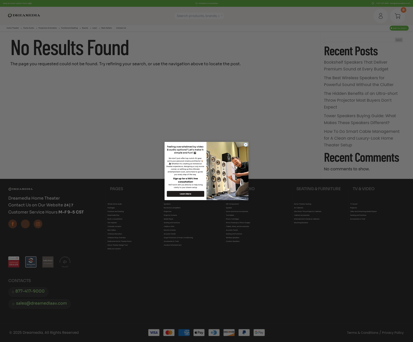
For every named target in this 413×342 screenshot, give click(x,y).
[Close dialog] (246, 145)
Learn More (185, 193)
